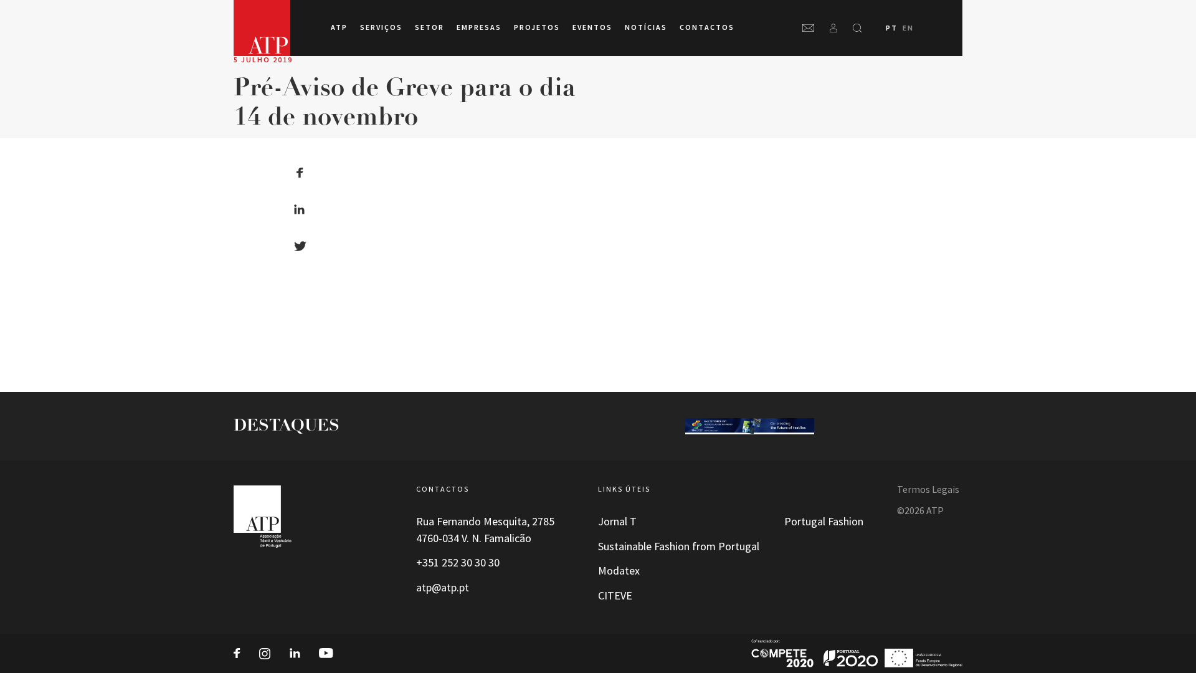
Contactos (707, 27)
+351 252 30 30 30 (458, 562)
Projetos (537, 27)
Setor (429, 27)
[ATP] (262, 28)
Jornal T (617, 521)
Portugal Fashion (823, 521)
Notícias (646, 27)
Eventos (592, 27)
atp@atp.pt (442, 587)
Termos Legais (928, 489)
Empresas (479, 27)
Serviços (381, 27)
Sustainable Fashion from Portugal (678, 546)
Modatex (619, 570)
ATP (339, 27)
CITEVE (615, 595)
